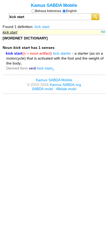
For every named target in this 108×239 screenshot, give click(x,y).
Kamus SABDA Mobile (54, 5)
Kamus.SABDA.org (65, 85)
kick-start (45, 68)
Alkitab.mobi (66, 89)
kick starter (62, 53)
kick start (42, 27)
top (103, 31)
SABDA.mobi (42, 89)
